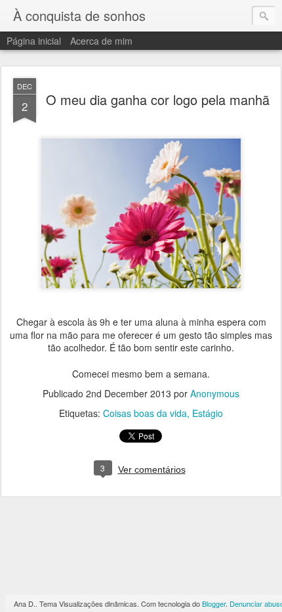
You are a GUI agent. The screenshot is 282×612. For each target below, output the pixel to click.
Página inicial (34, 40)
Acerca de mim (101, 40)
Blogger (214, 603)
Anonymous (214, 393)
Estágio (207, 413)
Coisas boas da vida (145, 413)
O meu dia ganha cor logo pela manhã (158, 99)
